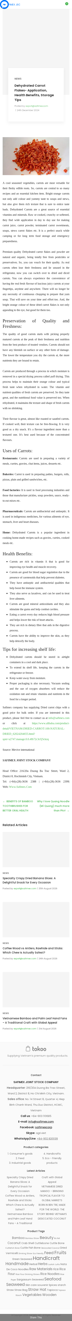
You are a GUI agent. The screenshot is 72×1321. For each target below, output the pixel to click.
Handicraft (46, 1258)
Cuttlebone (42, 1243)
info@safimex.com (58, 717)
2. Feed (20, 1158)
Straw (10, 1290)
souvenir (42, 1285)
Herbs (43, 1264)
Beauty (46, 1237)
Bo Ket (57, 1238)
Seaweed (15, 1284)
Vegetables (32, 1294)
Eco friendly (38, 1253)
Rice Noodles (50, 1274)
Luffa (57, 1264)
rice (56, 1269)
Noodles (23, 1269)
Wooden (49, 1294)
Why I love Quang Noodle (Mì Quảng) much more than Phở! (53, 806)
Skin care (31, 1285)
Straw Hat (37, 1289)
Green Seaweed (22, 1259)
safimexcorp (43, 1127)
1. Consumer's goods (20, 1153)
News (18, 78)
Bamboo (18, 1238)
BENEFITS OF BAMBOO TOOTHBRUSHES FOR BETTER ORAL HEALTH (18, 806)
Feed (49, 1253)
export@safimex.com (37, 105)
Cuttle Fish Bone (30, 1248)
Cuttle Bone (57, 1243)
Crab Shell (27, 1243)
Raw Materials (40, 1269)
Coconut (14, 1243)
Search (54, 4)
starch (62, 1285)
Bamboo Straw (32, 1238)
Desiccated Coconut (50, 1248)
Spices (53, 1285)
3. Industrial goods (20, 1163)
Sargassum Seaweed (30, 1279)
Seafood (52, 1279)
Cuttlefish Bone (12, 1248)
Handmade (17, 1263)
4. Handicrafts (52, 1153)
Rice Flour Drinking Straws (28, 1274)
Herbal (33, 1264)
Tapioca (52, 1290)
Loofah (51, 1264)
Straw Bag (21, 1290)
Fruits (60, 1253)
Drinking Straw (25, 1253)
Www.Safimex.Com (20, 786)
